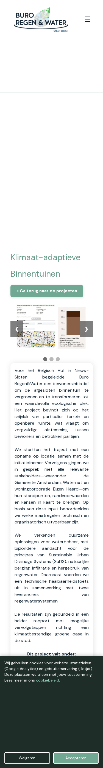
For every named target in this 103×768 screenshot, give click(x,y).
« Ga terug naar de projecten (46, 291)
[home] (39, 19)
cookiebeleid (47, 680)
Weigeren (27, 757)
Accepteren (76, 757)
